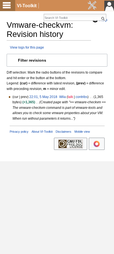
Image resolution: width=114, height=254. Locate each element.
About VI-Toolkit (42, 131)
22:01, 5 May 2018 (43, 97)
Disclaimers (63, 131)
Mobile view (82, 131)
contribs (81, 97)
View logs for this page (27, 47)
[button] (57, 60)
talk (70, 97)
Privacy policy (19, 131)
